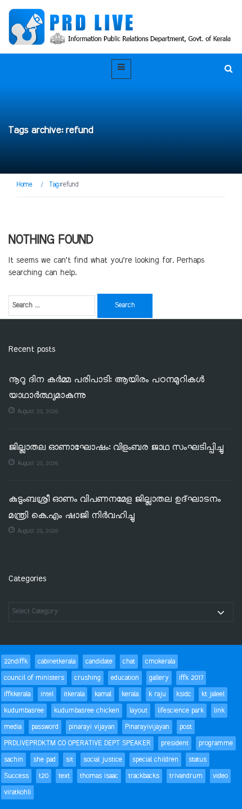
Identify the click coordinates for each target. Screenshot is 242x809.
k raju (157, 694)
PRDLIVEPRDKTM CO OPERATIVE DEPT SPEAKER (77, 743)
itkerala (74, 694)
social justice (102, 759)
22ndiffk (16, 661)
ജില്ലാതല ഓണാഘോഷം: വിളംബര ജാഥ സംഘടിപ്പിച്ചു (115, 448)
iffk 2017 (191, 678)
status (198, 759)
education (125, 678)
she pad (44, 759)
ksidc (183, 694)
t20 (43, 776)
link (219, 710)
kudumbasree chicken (86, 710)
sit (69, 759)
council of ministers (34, 678)
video (220, 776)
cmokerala (160, 661)
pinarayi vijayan (92, 727)
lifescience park (181, 710)
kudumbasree (24, 710)
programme (216, 743)
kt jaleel (213, 694)
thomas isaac (99, 776)
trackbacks (143, 776)
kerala (130, 694)
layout (138, 710)
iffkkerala (17, 694)
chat (129, 661)
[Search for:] (51, 305)
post (186, 727)
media (12, 727)
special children (155, 759)
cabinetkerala (56, 661)
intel (47, 694)
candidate (99, 661)
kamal (103, 694)
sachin (13, 759)
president (175, 743)
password (45, 727)
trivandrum (186, 776)
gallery (159, 678)
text (64, 776)
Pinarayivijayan (147, 727)
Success (16, 776)
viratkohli (17, 792)
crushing (87, 678)
